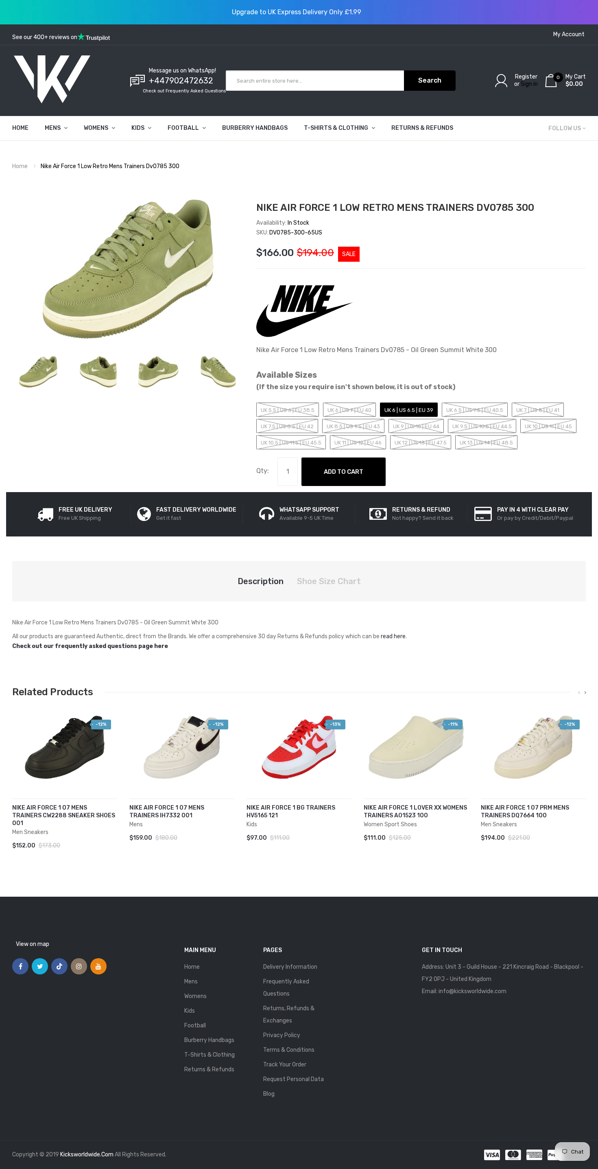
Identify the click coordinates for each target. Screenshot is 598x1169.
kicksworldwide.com (86, 1154)
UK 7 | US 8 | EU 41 (537, 410)
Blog (269, 1093)
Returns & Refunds (209, 1069)
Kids (189, 1010)
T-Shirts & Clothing (209, 1054)
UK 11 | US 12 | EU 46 (358, 443)
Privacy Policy (281, 1035)
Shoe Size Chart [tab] (329, 581)
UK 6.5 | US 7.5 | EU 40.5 (474, 410)
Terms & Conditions (288, 1049)
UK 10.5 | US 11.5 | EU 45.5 (291, 443)
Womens (195, 996)
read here (393, 636)
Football (195, 1025)
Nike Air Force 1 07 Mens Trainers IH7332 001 (166, 811)
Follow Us (564, 128)
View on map (32, 944)
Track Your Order (284, 1064)
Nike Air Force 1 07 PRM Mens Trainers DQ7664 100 (525, 811)
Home (20, 166)
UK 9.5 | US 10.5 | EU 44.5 (482, 426)
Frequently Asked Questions (286, 987)
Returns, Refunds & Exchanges (288, 1014)
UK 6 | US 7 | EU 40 (349, 410)
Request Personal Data (293, 1079)
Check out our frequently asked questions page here (90, 646)
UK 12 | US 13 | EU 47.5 (421, 443)
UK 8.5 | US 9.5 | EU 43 (353, 426)
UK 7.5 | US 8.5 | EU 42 (287, 426)
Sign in (529, 84)
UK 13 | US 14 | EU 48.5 (486, 443)
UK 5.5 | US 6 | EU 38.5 (287, 410)
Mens (191, 981)
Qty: (262, 471)
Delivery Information (290, 966)
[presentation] (579, 693)
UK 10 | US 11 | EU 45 (548, 426)
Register (526, 76)
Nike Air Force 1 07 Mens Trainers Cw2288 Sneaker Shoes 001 (63, 815)
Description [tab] (261, 581)
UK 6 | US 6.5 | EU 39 (408, 410)
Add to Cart (343, 471)
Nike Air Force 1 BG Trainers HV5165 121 (291, 811)
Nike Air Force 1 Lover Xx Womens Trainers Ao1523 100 (415, 811)
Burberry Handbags (209, 1040)
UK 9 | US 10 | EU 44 (416, 426)
